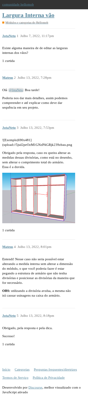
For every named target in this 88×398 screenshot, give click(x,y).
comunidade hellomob (18, 4)
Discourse (35, 387)
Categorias (22, 369)
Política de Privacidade (49, 377)
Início (6, 369)
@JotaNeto (16, 90)
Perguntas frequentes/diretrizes (55, 369)
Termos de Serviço (15, 377)
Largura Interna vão (28, 15)
